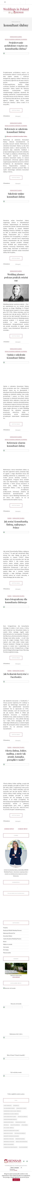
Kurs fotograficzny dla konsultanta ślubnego (16, 601)
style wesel (25, 1124)
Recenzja (6, 1124)
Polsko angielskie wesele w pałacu (16, 1094)
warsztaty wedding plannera (11, 1136)
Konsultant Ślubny (16, 36)
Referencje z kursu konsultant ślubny (16, 444)
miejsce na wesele (22, 1116)
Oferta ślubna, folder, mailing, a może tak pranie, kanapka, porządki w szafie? (16, 755)
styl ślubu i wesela (9, 1127)
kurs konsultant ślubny (10, 1116)
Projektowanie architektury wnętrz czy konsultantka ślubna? (16, 45)
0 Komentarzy (6, 116)
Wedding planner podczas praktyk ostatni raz (16, 277)
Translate (15, 1170)
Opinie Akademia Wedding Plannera (16, 39)
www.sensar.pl (16, 977)
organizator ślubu (20, 1122)
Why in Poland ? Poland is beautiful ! (16, 1055)
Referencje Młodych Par (9, 933)
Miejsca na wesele (7, 944)
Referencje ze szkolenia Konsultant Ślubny (16, 130)
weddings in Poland (9, 1141)
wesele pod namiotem (21, 1141)
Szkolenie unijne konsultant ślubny (16, 195)
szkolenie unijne (8, 1133)
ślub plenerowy (23, 1147)
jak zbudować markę (9, 1108)
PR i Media (6, 950)
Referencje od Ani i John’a (16, 1034)
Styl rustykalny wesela (16, 1072)
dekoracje (16, 1105)
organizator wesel (9, 1122)
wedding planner (20, 1138)
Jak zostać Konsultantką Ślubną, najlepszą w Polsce (16, 524)
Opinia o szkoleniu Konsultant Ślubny (16, 356)
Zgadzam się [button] (16, 1179)
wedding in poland (9, 1138)
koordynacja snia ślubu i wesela (12, 1111)
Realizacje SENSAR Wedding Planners (12, 930)
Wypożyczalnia (7, 952)
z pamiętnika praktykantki (10, 1147)
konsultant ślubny (21, 1108)
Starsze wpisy (23, 828)
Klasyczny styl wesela (16, 1003)
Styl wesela (6, 947)
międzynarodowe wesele (10, 1119)
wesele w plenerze (9, 1144)
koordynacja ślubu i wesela (11, 1113)
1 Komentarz (6, 341)
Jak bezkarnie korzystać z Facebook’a (16, 675)
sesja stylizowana (15, 1124)
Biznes (10, 518)
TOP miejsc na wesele (20, 1133)
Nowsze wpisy (9, 828)
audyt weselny (7, 1105)
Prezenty (5, 927)
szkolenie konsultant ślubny (11, 1130)
